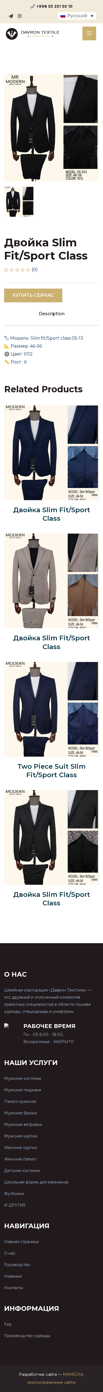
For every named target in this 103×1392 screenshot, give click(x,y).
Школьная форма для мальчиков (36, 1182)
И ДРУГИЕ (15, 1205)
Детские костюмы (22, 1170)
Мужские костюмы (22, 1078)
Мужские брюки (20, 1113)
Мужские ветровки (23, 1124)
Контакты (13, 1287)
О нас (9, 1253)
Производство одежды (27, 1335)
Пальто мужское (20, 1101)
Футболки (14, 1193)
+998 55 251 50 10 (55, 6)
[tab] (19, 201)
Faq (7, 1324)
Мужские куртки (20, 1136)
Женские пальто (20, 1159)
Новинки (13, 1276)
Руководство (17, 1264)
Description (52, 313)
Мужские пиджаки (22, 1089)
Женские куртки (20, 1147)
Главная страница (21, 1241)
